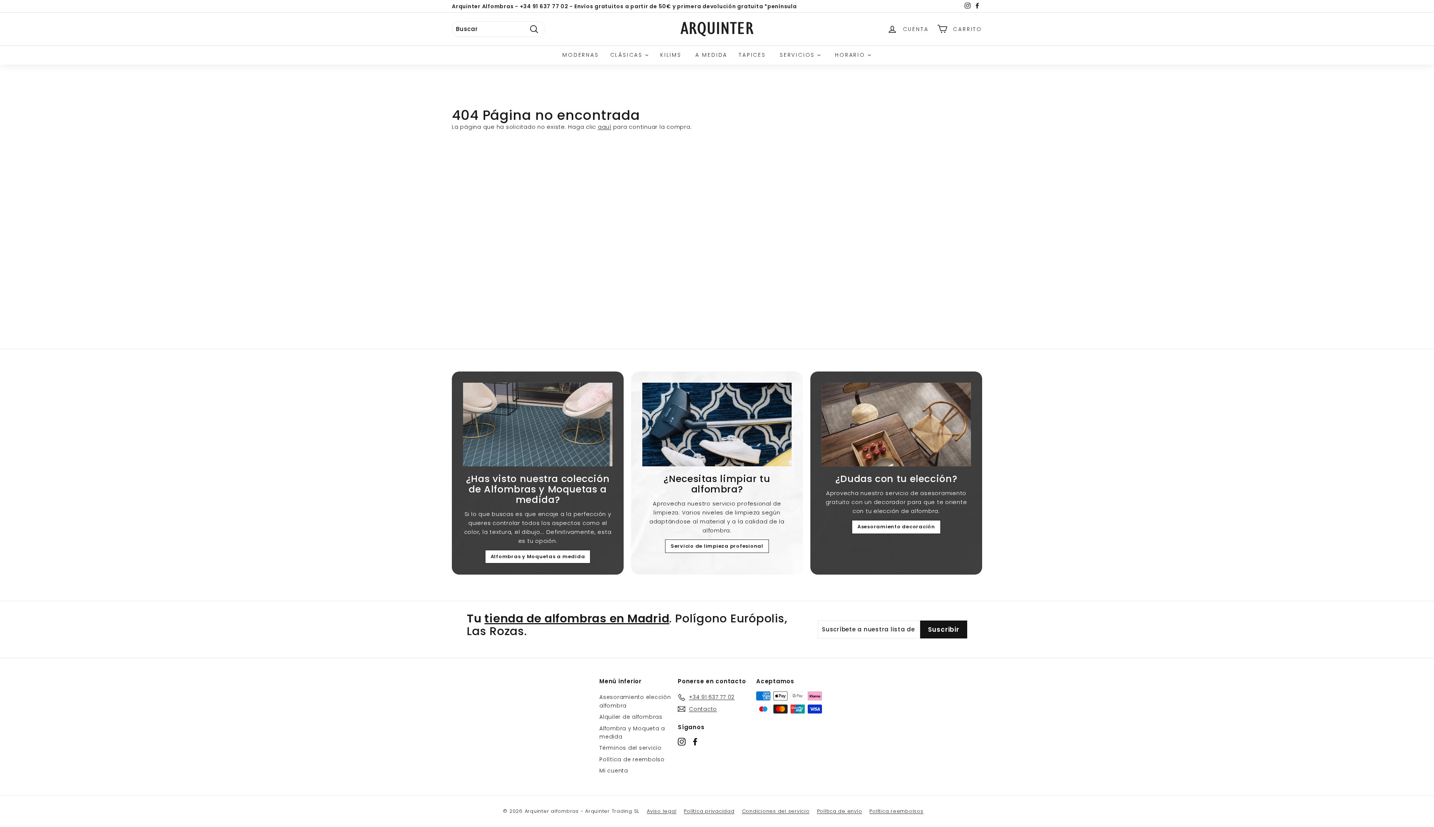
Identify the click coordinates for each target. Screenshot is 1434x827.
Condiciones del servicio (776, 811)
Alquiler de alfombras (630, 717)
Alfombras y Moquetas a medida (538, 556)
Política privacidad (709, 811)
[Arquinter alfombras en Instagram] (682, 741)
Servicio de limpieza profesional (717, 546)
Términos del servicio (630, 748)
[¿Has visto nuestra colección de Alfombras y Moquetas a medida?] (537, 425)
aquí (604, 127)
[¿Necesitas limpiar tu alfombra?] (717, 425)
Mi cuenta (613, 770)
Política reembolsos (896, 811)
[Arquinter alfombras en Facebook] (695, 741)
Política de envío (839, 811)
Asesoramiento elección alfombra (635, 701)
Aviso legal (661, 811)
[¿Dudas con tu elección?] (896, 425)
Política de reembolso (632, 759)
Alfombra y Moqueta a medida (632, 732)
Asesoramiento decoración (896, 526)
